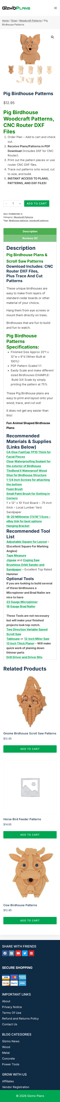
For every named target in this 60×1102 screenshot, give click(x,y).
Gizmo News (11, 1041)
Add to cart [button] (30, 748)
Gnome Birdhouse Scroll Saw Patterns (29, 733)
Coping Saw (31, 560)
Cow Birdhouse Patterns (20, 905)
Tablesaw (13, 638)
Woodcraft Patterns (23, 217)
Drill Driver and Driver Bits (24, 657)
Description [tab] (30, 231)
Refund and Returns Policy (20, 1018)
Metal (6, 1052)
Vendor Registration (15, 1087)
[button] (52, 37)
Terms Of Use (11, 1012)
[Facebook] (5, 953)
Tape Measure (16, 555)
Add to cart (37, 203)
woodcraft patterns (38, 220)
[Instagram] (11, 953)
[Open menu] (55, 7)
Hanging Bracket (17, 526)
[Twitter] (25, 953)
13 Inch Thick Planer (20, 643)
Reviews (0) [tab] (30, 238)
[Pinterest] (31, 953)
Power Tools (10, 1064)
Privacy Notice (12, 1007)
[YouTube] (18, 953)
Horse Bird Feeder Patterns (22, 819)
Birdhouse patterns (18, 220)
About (6, 1001)
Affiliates (8, 1081)
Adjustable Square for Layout (26, 541)
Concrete (8, 1058)
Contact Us (9, 1024)
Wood (6, 1047)
